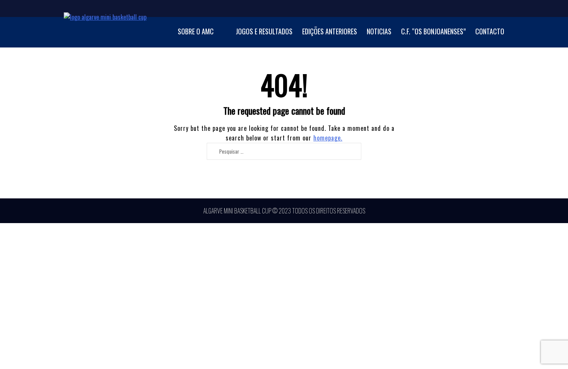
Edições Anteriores (329, 31)
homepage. (327, 137)
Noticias (379, 31)
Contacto (489, 31)
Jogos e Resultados (264, 31)
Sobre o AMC (196, 31)
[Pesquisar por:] (281, 151)
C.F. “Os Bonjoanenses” (433, 31)
